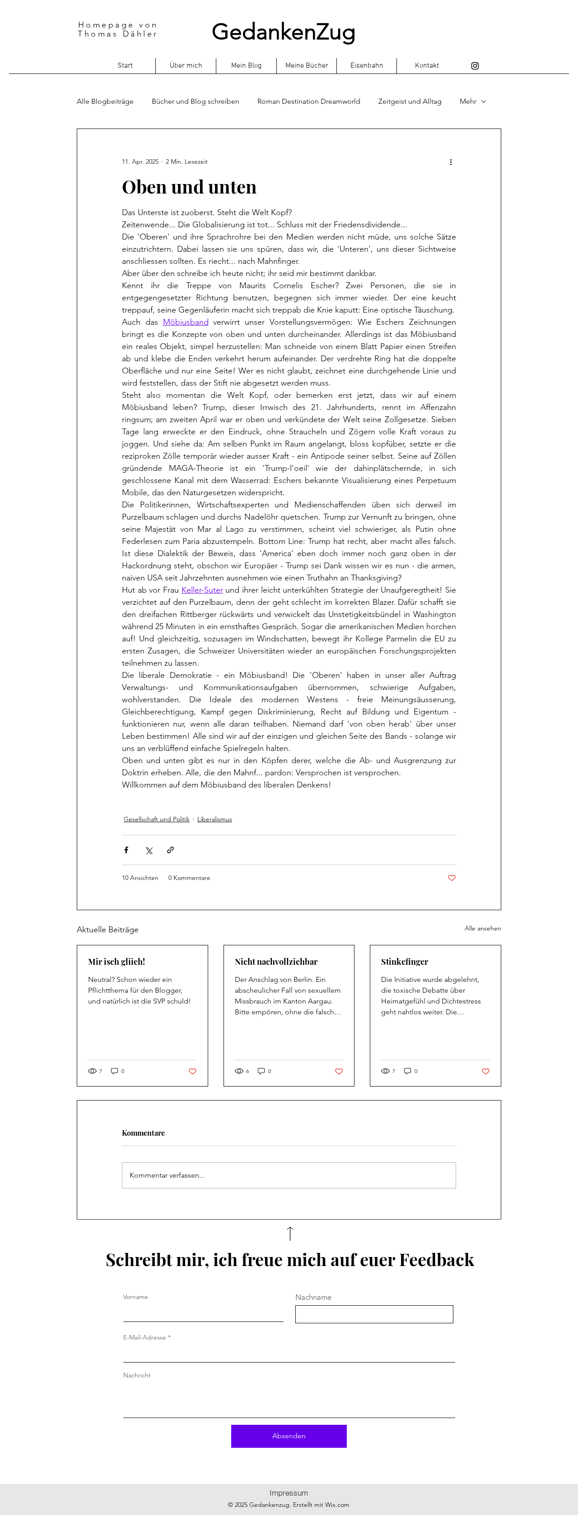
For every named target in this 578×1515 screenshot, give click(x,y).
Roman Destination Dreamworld (308, 101)
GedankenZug (284, 31)
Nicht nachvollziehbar (276, 961)
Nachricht (137, 1375)
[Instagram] (475, 66)
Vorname (135, 1297)
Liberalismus (214, 819)
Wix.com (337, 1505)
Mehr (468, 101)
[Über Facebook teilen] (126, 850)
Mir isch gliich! (116, 961)
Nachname (313, 1297)
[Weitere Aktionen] (450, 161)
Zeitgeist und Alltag (410, 101)
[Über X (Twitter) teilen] (148, 850)
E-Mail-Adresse (144, 1337)
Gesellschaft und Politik (157, 819)
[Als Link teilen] (170, 850)
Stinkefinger (404, 961)
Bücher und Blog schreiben (195, 101)
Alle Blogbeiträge (105, 101)
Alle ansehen (483, 928)
